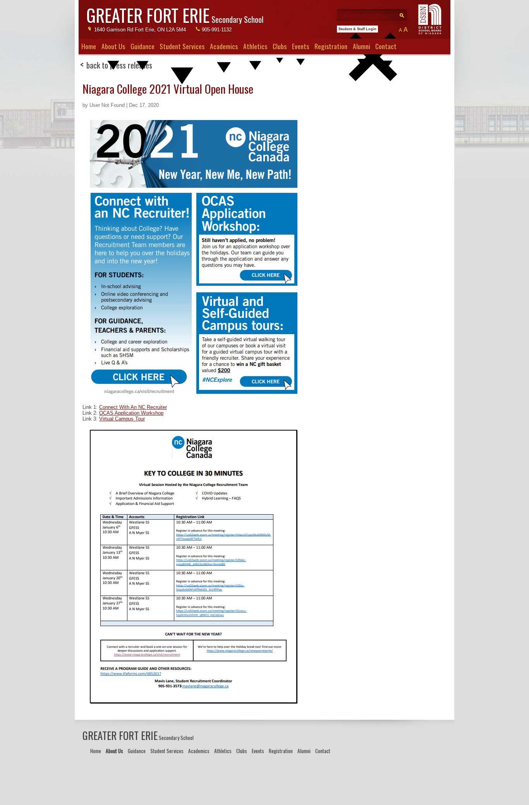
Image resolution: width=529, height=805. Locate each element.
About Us (113, 46)
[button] (373, 94)
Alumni (361, 46)
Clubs (280, 46)
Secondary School (174, 17)
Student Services (182, 46)
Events (300, 46)
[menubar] (264, 46)
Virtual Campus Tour (122, 419)
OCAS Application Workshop (131, 413)
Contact (386, 46)
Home (88, 46)
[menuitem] (89, 46)
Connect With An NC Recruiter (133, 407)
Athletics (255, 46)
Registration (330, 46)
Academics (224, 46)
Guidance (143, 46)
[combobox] (377, 13)
